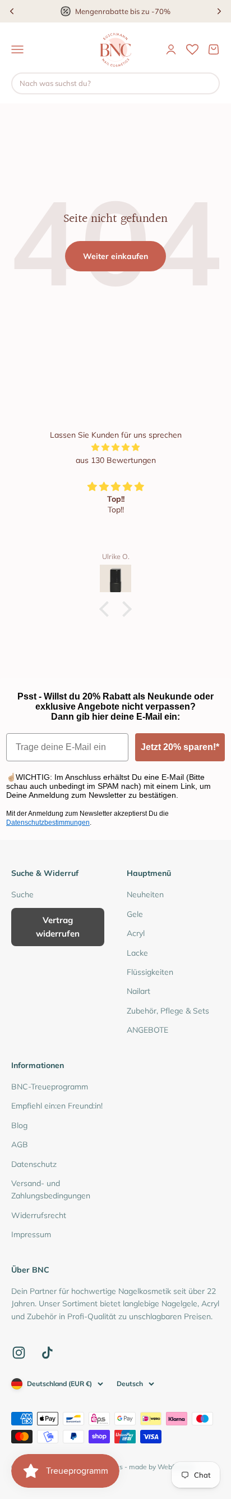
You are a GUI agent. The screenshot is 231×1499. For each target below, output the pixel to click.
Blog (19, 1125)
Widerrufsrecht (38, 1215)
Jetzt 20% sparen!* (180, 747)
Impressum (31, 1234)
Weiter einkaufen (115, 256)
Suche (22, 894)
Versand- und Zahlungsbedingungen (50, 1189)
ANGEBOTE (147, 1030)
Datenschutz (34, 1164)
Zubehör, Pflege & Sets (168, 1011)
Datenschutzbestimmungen (48, 822)
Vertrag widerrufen (58, 927)
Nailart (138, 991)
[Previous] (12, 11)
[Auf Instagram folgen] (18, 1352)
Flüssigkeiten (150, 972)
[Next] (219, 11)
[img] (115, 447)
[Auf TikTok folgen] (47, 1352)
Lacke (137, 953)
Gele (135, 914)
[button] (107, 609)
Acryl (136, 933)
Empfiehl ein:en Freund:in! (57, 1106)
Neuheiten (145, 894)
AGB (19, 1144)
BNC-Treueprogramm (49, 1087)
